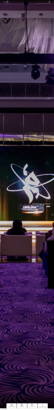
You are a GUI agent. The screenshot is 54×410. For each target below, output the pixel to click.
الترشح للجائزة (42, 3)
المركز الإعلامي (39, 3)
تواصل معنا (36, 3)
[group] (43, 406)
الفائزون (44, 3)
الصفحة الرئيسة (49, 3)
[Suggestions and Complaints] (52, 409)
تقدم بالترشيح (48, 206)
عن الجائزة (46, 3)
